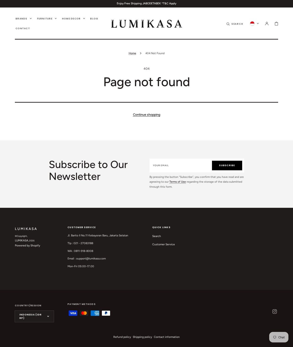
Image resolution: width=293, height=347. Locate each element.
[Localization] (254, 24)
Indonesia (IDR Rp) (30, 316)
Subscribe (227, 165)
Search (156, 236)
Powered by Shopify (27, 245)
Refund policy (122, 337)
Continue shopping (146, 115)
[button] (234, 24)
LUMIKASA (21, 240)
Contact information (167, 337)
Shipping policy (142, 337)
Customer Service (163, 244)
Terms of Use (177, 181)
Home (132, 53)
